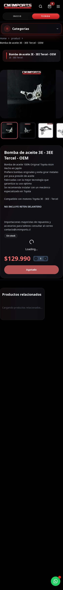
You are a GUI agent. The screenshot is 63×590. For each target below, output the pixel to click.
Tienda (45, 16)
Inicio (17, 16)
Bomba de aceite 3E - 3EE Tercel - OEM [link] (21, 42)
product (15, 38)
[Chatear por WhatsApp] (55, 581)
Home (3, 38)
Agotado (31, 269)
